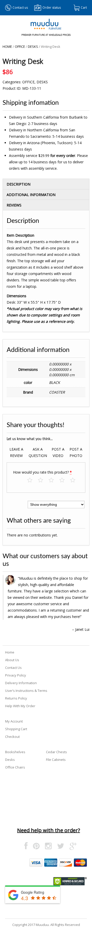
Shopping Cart (16, 729)
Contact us (20, 7)
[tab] (46, 184)
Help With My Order (20, 706)
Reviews (14, 205)
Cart (84, 7)
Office (20, 46)
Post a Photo (76, 452)
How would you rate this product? (42, 472)
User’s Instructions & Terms (26, 690)
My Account (14, 721)
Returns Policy (16, 698)
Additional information (31, 194)
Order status (51, 7)
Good (64, 480)
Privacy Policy (15, 675)
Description (18, 184)
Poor (32, 480)
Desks (33, 46)
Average (54, 480)
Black (54, 382)
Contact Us (13, 667)
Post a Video (58, 452)
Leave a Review (16, 452)
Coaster (57, 392)
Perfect (75, 480)
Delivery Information (21, 683)
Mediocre (43, 480)
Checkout (12, 736)
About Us (12, 660)
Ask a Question (38, 452)
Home (7, 46)
